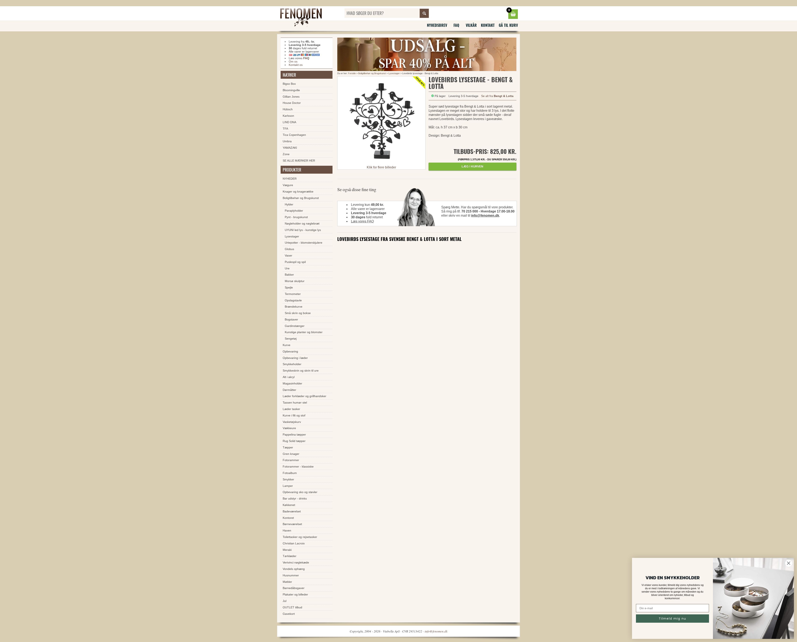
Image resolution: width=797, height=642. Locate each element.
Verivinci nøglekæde (296, 562)
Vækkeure (289, 428)
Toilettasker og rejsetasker (300, 537)
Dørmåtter (289, 390)
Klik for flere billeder (381, 167)
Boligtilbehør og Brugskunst (372, 73)
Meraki (287, 549)
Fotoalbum (290, 473)
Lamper (288, 485)
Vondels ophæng (294, 569)
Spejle (289, 287)
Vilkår (471, 25)
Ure (287, 268)
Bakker (289, 274)
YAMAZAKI (290, 147)
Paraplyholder (294, 210)
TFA (285, 128)
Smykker (288, 479)
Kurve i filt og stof (294, 415)
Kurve (286, 345)
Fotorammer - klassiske (298, 466)
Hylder (289, 204)
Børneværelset (292, 524)
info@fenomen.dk (485, 215)
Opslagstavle (293, 300)
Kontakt (488, 25)
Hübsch (288, 109)
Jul (284, 601)
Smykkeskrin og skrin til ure (301, 370)
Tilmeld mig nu (672, 618)
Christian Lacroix (294, 543)
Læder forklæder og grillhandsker (304, 396)
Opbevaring (290, 351)
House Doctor (292, 102)
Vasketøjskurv (292, 421)
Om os (293, 61)
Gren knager (291, 453)
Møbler (287, 581)
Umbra (287, 141)
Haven (287, 530)
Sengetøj (291, 338)
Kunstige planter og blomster (304, 332)
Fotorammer (291, 460)
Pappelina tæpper (294, 434)
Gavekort (289, 613)
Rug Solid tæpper (294, 441)
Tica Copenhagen (294, 134)
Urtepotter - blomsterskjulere (303, 242)
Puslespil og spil (295, 262)
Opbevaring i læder (295, 358)
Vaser (288, 255)
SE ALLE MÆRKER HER (299, 160)
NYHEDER (290, 178)
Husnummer (291, 575)
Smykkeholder (292, 364)
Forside (352, 73)
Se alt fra (497, 96)
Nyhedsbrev (437, 25)
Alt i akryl (289, 377)
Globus (289, 249)
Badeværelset (292, 511)
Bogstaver (291, 319)
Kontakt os (296, 64)
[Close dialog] (788, 563)
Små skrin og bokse (298, 313)
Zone (286, 154)
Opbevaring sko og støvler (300, 492)
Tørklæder (289, 556)
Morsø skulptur (294, 281)
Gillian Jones (291, 96)
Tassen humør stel (295, 402)
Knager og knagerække (298, 191)
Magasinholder (292, 383)
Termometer (293, 294)
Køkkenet (289, 505)
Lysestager (394, 73)
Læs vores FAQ (362, 221)
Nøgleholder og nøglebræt (302, 223)
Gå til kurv (508, 25)
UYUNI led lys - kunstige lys (303, 230)
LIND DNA (289, 122)
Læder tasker (291, 409)
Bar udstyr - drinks (295, 498)
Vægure (288, 185)
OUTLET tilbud (292, 607)
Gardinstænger (294, 326)
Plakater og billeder (295, 594)
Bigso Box (289, 83)
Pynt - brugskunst (296, 217)
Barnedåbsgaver (293, 588)
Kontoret (288, 517)
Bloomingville (291, 90)
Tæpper (288, 447)
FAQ (456, 25)
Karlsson (288, 115)
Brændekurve (293, 306)
